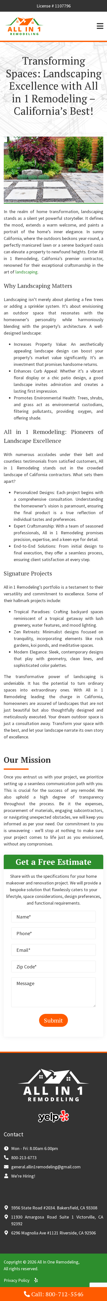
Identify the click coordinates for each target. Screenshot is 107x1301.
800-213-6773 (24, 1157)
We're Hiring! (23, 1176)
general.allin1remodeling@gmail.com (46, 1167)
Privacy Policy (16, 1280)
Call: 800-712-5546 (56, 1294)
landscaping (26, 272)
